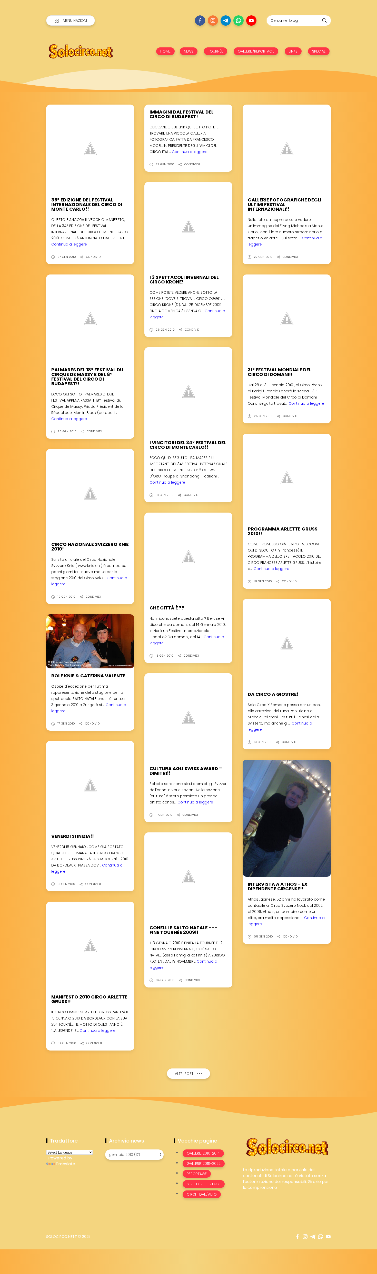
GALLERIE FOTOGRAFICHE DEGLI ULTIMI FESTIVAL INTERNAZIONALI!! (284, 204)
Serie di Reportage (204, 1184)
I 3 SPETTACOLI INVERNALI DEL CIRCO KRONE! (184, 279)
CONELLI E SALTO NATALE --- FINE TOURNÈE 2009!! (183, 929)
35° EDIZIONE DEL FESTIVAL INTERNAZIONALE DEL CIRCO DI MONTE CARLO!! (86, 204)
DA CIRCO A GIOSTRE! (273, 694)
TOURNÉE (215, 51)
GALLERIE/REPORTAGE (256, 51)
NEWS (188, 51)
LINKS (293, 51)
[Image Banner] (287, 1147)
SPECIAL (318, 51)
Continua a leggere (69, 244)
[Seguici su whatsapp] (238, 20)
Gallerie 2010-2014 (203, 1153)
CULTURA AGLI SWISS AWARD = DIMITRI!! (186, 770)
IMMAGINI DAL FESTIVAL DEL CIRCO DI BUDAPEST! (182, 114)
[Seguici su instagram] (213, 20)
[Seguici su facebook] (200, 20)
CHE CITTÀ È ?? (167, 608)
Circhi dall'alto (202, 1194)
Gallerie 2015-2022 (204, 1163)
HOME (165, 51)
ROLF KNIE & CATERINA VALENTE (88, 675)
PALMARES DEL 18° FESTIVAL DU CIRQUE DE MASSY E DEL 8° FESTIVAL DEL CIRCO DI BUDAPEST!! (87, 376)
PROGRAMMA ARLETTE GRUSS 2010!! (283, 531)
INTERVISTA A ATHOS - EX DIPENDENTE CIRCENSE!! (277, 886)
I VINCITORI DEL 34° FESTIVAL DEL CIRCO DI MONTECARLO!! (188, 444)
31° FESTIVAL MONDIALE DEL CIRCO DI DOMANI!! (279, 372)
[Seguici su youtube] (251, 20)
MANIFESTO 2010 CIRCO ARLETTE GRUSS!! (89, 999)
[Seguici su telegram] (226, 20)
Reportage (197, 1173)
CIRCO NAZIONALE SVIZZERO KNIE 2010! (90, 546)
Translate (65, 1164)
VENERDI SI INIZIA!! (72, 836)
